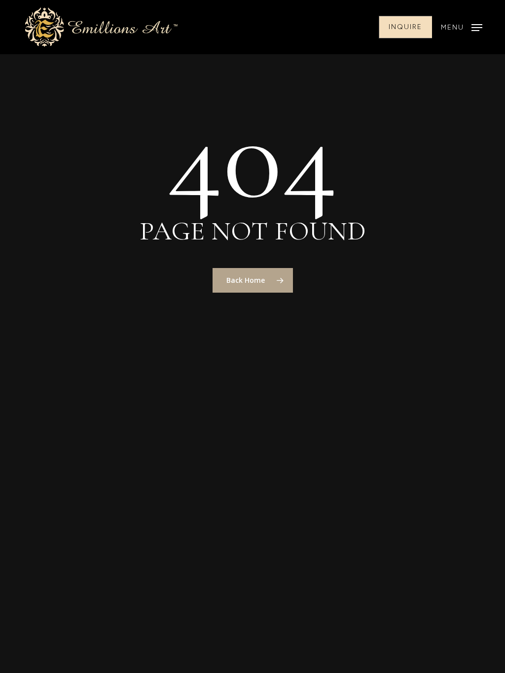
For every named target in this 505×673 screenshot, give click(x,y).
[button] (461, 27)
